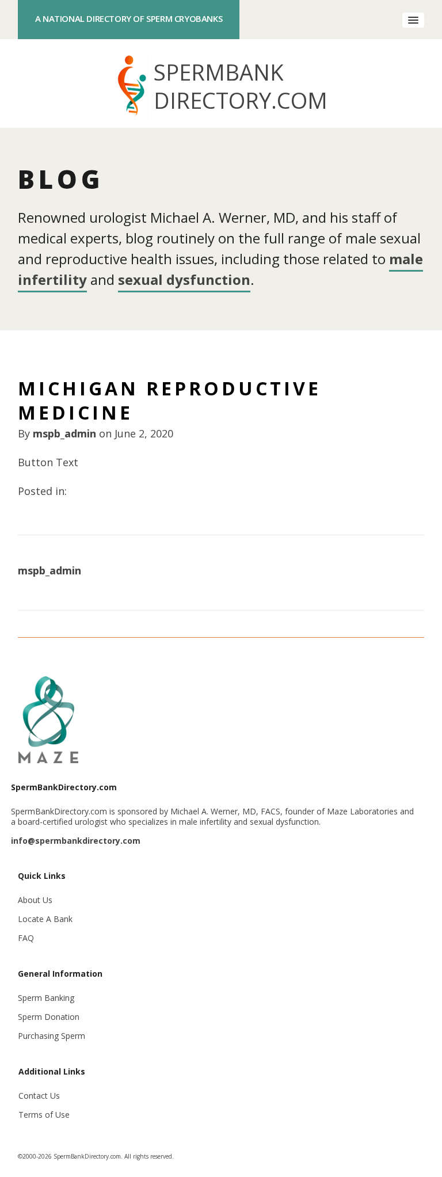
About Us (35, 899)
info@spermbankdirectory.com (75, 840)
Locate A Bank (45, 918)
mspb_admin (64, 433)
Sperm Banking (46, 997)
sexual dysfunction (184, 279)
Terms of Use (44, 1114)
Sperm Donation (48, 1016)
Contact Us (39, 1095)
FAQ (26, 937)
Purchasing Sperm (51, 1035)
